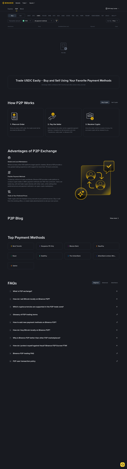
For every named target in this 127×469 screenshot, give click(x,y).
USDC (38, 15)
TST (102, 15)
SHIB (63, 15)
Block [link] (22, 9)
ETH (54, 15)
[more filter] (56, 21)
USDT (29, 15)
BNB (49, 15)
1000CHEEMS (95, 15)
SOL (77, 15)
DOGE (68, 15)
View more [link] (113, 218)
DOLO (107, 15)
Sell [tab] (20, 15)
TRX (73, 15)
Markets (18, 3)
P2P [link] (16, 9)
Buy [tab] (12, 15)
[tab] (10, 9)
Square (31, 3)
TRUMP (87, 15)
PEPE (81, 15)
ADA (58, 15)
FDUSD (44, 15)
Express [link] (10, 9)
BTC (33, 15)
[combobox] (27, 21)
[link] (21, 246)
